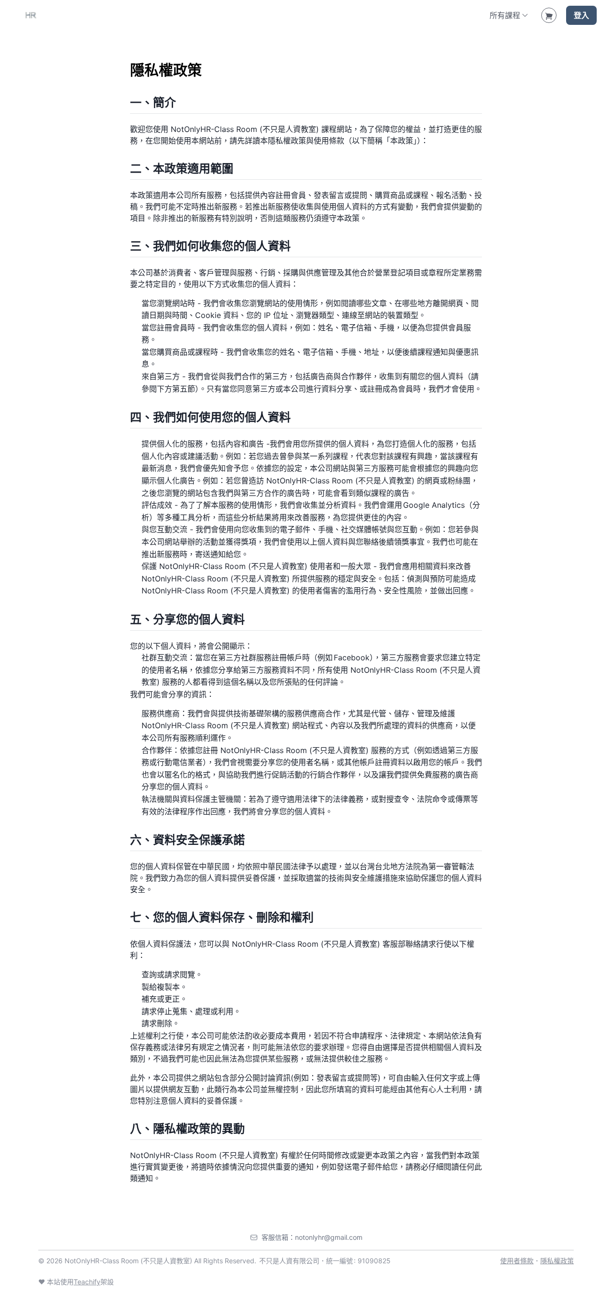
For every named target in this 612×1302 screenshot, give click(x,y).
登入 (581, 15)
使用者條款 (517, 1261)
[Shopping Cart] (549, 15)
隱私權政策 (557, 1261)
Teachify (87, 1282)
